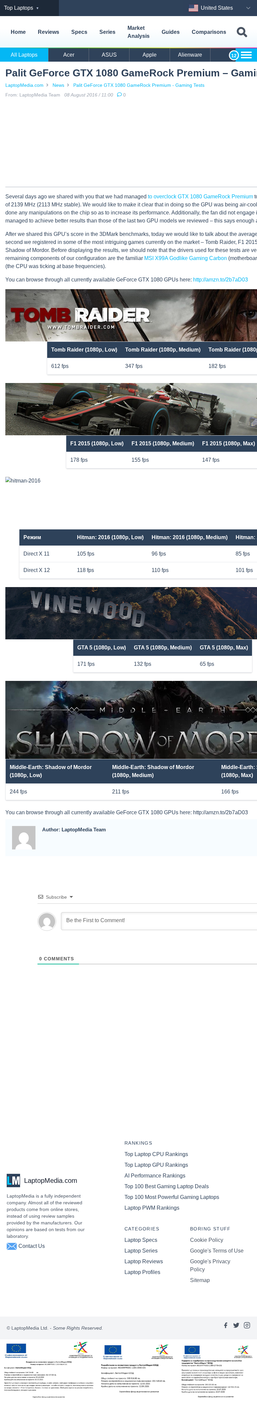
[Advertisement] (162, 144)
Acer (68, 55)
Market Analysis (138, 32)
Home (18, 32)
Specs (79, 32)
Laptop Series (141, 1251)
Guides (171, 32)
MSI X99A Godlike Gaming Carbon (185, 258)
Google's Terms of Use (217, 1251)
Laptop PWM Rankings (151, 1208)
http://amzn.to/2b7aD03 (220, 279)
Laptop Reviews (143, 1261)
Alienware (190, 55)
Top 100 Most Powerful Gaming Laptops (171, 1197)
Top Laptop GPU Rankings (156, 1165)
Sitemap (200, 1280)
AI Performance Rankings (154, 1176)
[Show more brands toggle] (246, 55)
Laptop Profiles (142, 1272)
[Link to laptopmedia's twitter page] (236, 1328)
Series (107, 32)
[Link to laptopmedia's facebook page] (225, 1328)
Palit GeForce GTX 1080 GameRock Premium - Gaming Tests (138, 85)
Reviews (48, 32)
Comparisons (209, 32)
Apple (150, 55)
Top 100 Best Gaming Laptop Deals (166, 1186)
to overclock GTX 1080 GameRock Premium (200, 196)
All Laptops (24, 55)
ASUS (109, 55)
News (58, 85)
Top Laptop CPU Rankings (156, 1154)
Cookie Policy (206, 1240)
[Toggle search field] (242, 32)
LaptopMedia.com (24, 85)
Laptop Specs (140, 1240)
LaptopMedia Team (39, 95)
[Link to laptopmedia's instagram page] (247, 1328)
